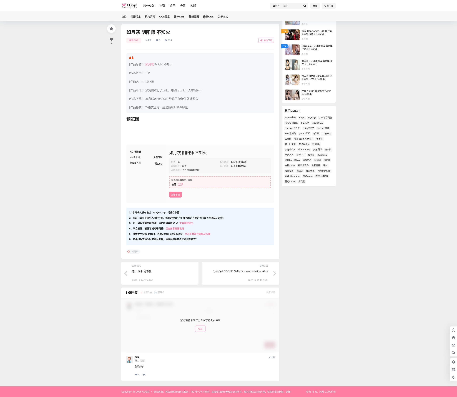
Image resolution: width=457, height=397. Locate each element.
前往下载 (268, 40)
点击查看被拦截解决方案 (197, 233)
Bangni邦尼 (290, 117)
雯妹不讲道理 (321, 176)
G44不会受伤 (325, 117)
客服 (193, 6)
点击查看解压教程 (174, 228)
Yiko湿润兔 (290, 133)
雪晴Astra (307, 176)
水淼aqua (322, 155)
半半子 (319, 139)
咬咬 (137, 357)
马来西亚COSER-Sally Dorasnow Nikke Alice (240, 271)
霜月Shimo (290, 181)
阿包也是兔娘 (324, 170)
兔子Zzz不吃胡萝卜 (303, 139)
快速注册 (328, 6)
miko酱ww (317, 123)
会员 (183, 6)
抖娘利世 (317, 149)
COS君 (145, 391)
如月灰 (149, 64)
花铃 (325, 165)
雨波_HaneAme (292, 176)
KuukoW (305, 123)
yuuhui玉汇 (304, 133)
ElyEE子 (312, 117)
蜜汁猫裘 (289, 170)
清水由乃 (307, 160)
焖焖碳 (317, 160)
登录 (315, 6)
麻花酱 (301, 181)
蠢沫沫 (300, 170)
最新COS (133, 40)
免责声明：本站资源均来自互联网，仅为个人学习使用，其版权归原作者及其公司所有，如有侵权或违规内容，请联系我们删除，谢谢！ (223, 391)
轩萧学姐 (310, 170)
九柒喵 (316, 133)
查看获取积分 (186, 223)
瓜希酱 (327, 160)
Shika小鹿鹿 (323, 128)
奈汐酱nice (304, 144)
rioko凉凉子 (308, 128)
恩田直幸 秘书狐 (142, 271)
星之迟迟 (289, 155)
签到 (162, 6)
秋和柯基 (316, 165)
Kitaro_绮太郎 (291, 123)
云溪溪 (288, 139)
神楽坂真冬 (303, 165)
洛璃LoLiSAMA (292, 160)
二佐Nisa (326, 133)
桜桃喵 (311, 155)
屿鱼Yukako (304, 149)
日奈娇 (328, 149)
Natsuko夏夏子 (292, 128)
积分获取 (149, 6)
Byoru (302, 117)
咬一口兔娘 (290, 144)
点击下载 (175, 194)
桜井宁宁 (301, 155)
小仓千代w (290, 149)
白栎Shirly (290, 165)
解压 (172, 6)
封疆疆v (316, 144)
